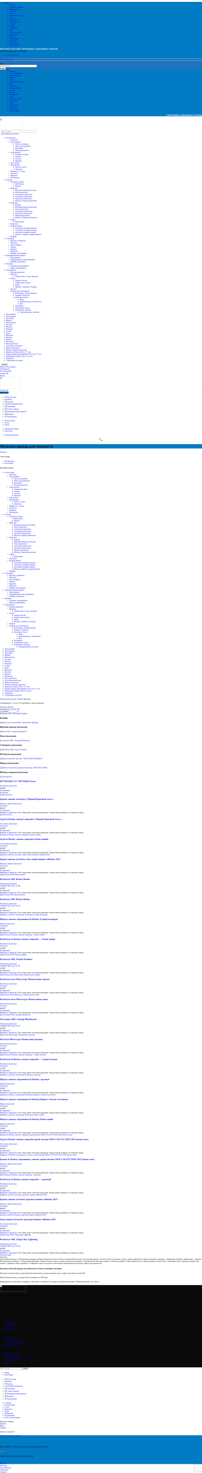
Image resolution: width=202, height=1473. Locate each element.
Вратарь (14, 274)
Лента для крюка (22, 144)
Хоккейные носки (22, 308)
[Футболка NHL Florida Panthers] (13, 955)
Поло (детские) (12, 344)
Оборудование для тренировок (23, 260)
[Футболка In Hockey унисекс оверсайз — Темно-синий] (22, 935)
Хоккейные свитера (23, 310)
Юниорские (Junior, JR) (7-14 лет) (19, 356)
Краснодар (13, 43)
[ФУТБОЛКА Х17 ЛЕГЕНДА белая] (6, 777)
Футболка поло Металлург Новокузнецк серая (24, 999)
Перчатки (14, 224)
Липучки (18, 169)
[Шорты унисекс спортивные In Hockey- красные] (20, 1075)
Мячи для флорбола (18, 268)
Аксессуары (10, 138)
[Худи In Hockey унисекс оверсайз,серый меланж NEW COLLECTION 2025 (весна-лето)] (36, 1135)
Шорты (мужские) (22, 215)
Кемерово (13, 20)
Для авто (14, 243)
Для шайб (10, 318)
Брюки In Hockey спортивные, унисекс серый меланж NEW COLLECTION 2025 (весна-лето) (47, 1159)
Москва (12, 5)
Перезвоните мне (7, 59)
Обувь (13, 220)
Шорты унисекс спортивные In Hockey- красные (24, 1079)
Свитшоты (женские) (23, 194)
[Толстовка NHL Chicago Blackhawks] (15, 1015)
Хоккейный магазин (8, 699)
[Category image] (13, 713)
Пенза (11, 13)
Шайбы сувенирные (19, 253)
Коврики (14, 175)
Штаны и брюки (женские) (26, 201)
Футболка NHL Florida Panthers (16, 959)
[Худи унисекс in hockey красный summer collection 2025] (23, 1215)
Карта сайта (9, 1360)
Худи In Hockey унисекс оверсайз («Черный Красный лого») (30, 819)
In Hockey (4, 806)
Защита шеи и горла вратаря (26, 276)
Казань (12, 26)
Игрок (13, 278)
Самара (12, 24)
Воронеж (13, 41)
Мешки (9, 320)
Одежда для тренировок (20, 291)
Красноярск (14, 39)
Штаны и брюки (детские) (16, 350)
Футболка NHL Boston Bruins (15, 879)
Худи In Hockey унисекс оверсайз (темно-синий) (24, 839)
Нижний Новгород (17, 16)
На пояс (9, 325)
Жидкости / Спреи (18, 171)
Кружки (14, 249)
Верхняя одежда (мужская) (25, 207)
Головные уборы (17, 182)
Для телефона (16, 245)
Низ (21, 304)
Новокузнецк (14, 45)
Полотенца (15, 178)
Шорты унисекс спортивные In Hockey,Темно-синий (26, 1119)
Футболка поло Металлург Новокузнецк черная (24, 979)
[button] (4, 793)
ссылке (96, 1282)
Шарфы (14, 236)
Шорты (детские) (13, 348)
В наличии (9, 463)
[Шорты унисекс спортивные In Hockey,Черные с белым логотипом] (28, 1095)
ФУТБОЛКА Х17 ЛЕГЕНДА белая (17, 781)
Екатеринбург (14, 22)
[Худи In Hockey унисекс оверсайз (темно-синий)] (20, 835)
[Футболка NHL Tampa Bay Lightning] (15, 1235)
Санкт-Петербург (16, 7)
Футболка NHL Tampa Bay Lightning (19, 1239)
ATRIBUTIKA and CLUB (10, 886)
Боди (8, 333)
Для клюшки (16, 142)
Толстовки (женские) (23, 197)
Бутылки (14, 140)
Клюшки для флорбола (20, 266)
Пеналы (9, 327)
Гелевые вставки (22, 154)
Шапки (18, 186)
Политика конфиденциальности (17, 1358)
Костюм (9, 337)
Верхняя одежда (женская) (25, 190)
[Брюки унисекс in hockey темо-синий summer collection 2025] (25, 855)
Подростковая (16, 226)
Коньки (13, 289)
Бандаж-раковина (17, 272)
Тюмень (12, 11)
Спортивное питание (14, 360)
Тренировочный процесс (16, 255)
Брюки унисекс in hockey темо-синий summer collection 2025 (30, 859)
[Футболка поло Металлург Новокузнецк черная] (20, 975)
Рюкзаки (9, 329)
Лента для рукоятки (23, 146)
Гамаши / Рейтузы (22, 295)
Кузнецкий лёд (11, 1325)
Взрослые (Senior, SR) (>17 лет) (18, 352)
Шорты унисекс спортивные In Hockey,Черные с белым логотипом (34, 1099)
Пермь (11, 37)
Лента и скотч (20, 167)
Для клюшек (11, 314)
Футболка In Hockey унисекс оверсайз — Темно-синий (27, 939)
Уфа (11, 30)
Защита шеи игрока (23, 283)
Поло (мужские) (21, 209)
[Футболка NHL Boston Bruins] (12, 875)
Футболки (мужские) (23, 213)
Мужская (14, 203)
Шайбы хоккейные (18, 262)
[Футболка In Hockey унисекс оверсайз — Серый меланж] (23, 1055)
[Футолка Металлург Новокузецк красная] (17, 1035)
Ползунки (10, 341)
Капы (17, 285)
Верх (22, 299)
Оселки (18, 159)
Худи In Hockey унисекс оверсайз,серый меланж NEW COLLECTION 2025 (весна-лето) (44, 1139)
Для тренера (15, 257)
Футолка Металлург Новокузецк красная (21, 1039)
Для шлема (15, 163)
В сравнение (10, 1415)
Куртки (9, 339)
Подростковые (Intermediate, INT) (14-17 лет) (23, 354)
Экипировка (11, 270)
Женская (14, 188)
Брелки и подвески (18, 241)
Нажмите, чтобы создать (10, 1436)
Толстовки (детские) (14, 346)
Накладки (19, 148)
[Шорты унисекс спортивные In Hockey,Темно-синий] (22, 1115)
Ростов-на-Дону (15, 32)
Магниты (14, 251)
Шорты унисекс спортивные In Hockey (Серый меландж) (29, 919)
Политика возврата (12, 1356)
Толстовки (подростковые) (25, 230)
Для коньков (15, 152)
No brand (3, 986)
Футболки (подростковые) (25, 232)
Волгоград (13, 34)
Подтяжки (19, 306)
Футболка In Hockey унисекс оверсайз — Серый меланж (28, 1059)
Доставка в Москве (12, 1338)
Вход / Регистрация (12, 1417)
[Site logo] (11, 129)
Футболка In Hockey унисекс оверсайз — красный (25, 1179)
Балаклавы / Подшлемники (26, 293)
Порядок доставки (12, 1354)
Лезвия (18, 157)
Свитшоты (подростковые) (26, 228)
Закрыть (3, 452)
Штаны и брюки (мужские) (26, 218)
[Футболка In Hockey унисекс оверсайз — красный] (20, 1175)
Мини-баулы (11, 323)
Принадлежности (22, 150)
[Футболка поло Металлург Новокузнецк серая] (19, 995)
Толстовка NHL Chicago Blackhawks (18, 1019)
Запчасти (14, 173)
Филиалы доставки (12, 1345)
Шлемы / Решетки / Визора (26, 287)
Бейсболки (19, 184)
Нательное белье (21, 297)
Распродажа (9, 461)
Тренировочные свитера (29, 312)
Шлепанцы (19, 222)
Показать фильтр (6, 707)
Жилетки (9, 335)
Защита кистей (21, 281)
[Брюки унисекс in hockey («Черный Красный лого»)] (6, 795)
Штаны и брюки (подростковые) (28, 234)
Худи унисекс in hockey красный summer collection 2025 (28, 1219)
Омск (11, 18)
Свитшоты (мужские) (23, 211)
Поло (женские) (21, 192)
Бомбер (18, 205)
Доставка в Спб (11, 1341)
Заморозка (10, 358)
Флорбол (9, 264)
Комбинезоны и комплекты (31, 302)
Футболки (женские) (23, 199)
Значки (13, 247)
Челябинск (13, 28)
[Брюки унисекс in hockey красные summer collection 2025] (23, 1195)
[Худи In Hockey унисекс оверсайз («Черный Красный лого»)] (6, 815)
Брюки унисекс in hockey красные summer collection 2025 (29, 1199)
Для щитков (15, 165)
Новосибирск (14, 9)
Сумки (8, 331)
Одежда (9, 180)
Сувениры (10, 239)
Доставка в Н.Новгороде (14, 1343)
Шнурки (18, 161)
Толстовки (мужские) (8, 824)
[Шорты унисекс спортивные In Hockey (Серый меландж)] (24, 915)
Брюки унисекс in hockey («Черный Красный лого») (26, 799)
